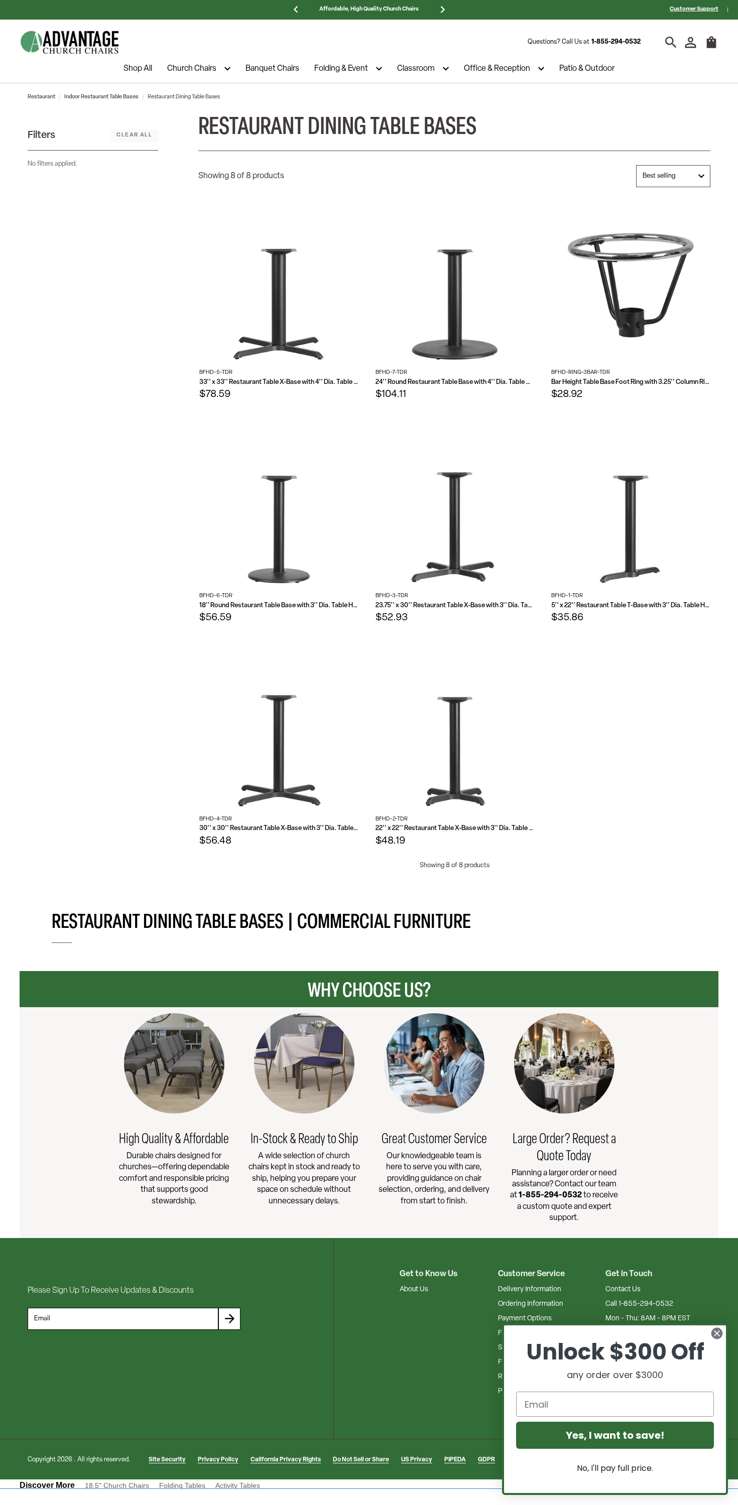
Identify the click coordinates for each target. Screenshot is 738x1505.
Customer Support (694, 9)
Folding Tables (182, 1485)
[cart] (711, 47)
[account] (690, 42)
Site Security (167, 1460)
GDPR (486, 1460)
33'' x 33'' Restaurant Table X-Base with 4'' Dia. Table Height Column (278, 382)
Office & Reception (497, 69)
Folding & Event (341, 69)
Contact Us (623, 1289)
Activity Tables (237, 1485)
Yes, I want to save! (615, 1435)
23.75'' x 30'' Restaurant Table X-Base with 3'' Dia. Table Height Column (455, 605)
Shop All (138, 69)
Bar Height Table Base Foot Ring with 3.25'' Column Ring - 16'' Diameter (630, 382)
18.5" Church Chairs (117, 1485)
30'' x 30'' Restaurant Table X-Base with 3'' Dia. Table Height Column (278, 828)
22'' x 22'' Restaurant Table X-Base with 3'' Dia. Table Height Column (455, 828)
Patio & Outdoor (586, 69)
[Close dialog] (717, 1333)
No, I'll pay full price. (615, 1468)
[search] (671, 42)
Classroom (416, 69)
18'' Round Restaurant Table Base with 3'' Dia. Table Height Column (278, 605)
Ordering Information (530, 1304)
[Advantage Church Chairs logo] (70, 42)
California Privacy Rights (286, 1460)
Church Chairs (191, 69)
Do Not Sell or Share (361, 1460)
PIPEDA (455, 1460)
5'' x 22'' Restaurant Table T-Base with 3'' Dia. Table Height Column (630, 605)
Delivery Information (529, 1289)
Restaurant (41, 97)
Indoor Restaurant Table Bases (101, 97)
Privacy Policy (218, 1460)
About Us (414, 1289)
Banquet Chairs (272, 69)
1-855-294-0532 (616, 42)
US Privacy (416, 1460)
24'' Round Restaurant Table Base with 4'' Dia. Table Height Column (455, 382)
